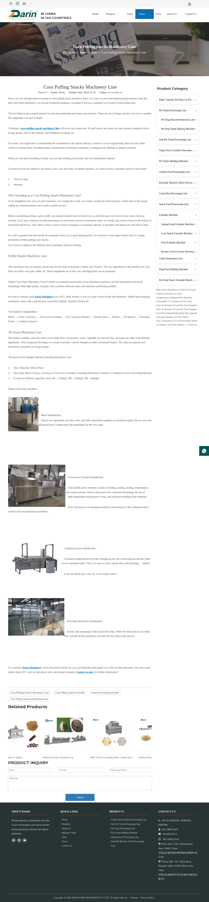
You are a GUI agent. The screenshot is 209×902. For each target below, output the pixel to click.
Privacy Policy (147, 897)
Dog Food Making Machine (173, 269)
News (64, 841)
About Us (66, 828)
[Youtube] (24, 3)
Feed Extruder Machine (173, 242)
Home (65, 819)
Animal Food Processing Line (174, 171)
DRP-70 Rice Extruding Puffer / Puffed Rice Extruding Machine (80, 757)
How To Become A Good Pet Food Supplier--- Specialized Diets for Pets (178, 305)
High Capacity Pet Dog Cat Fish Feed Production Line (179, 99)
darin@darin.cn (170, 834)
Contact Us (67, 846)
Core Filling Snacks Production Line (29, 699)
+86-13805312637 (170, 839)
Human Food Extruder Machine (177, 251)
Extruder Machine (168, 215)
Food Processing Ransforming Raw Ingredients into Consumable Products (178, 313)
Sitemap (134, 897)
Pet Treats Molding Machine (173, 161)
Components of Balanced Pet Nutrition (174, 297)
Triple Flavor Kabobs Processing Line (178, 150)
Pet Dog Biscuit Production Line (178, 119)
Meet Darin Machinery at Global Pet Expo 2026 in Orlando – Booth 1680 (178, 290)
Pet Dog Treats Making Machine (178, 128)
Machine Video (69, 833)
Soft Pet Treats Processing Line (175, 139)
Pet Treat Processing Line (123, 828)
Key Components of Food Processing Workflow (178, 321)
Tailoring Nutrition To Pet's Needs (172, 317)
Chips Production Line (170, 258)
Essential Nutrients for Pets (169, 294)
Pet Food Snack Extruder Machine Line (179, 280)
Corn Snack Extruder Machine (177, 233)
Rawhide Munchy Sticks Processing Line (179, 182)
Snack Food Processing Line (174, 204)
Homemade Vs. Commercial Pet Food (174, 301)
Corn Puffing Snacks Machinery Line (29, 692)
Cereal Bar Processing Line (173, 193)
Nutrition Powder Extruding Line (25, 757)
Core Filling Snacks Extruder (70, 692)
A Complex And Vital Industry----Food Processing (178, 325)
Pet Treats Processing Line (172, 110)
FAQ (64, 837)
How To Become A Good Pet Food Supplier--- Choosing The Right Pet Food (178, 309)
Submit (80, 797)
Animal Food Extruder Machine (177, 224)
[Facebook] (10, 3)
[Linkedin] (17, 3)
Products (66, 824)
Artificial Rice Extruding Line (119, 757)
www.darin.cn (114, 92)
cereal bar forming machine (105, 692)
